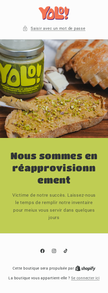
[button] (54, 28)
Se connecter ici (85, 278)
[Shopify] (85, 268)
